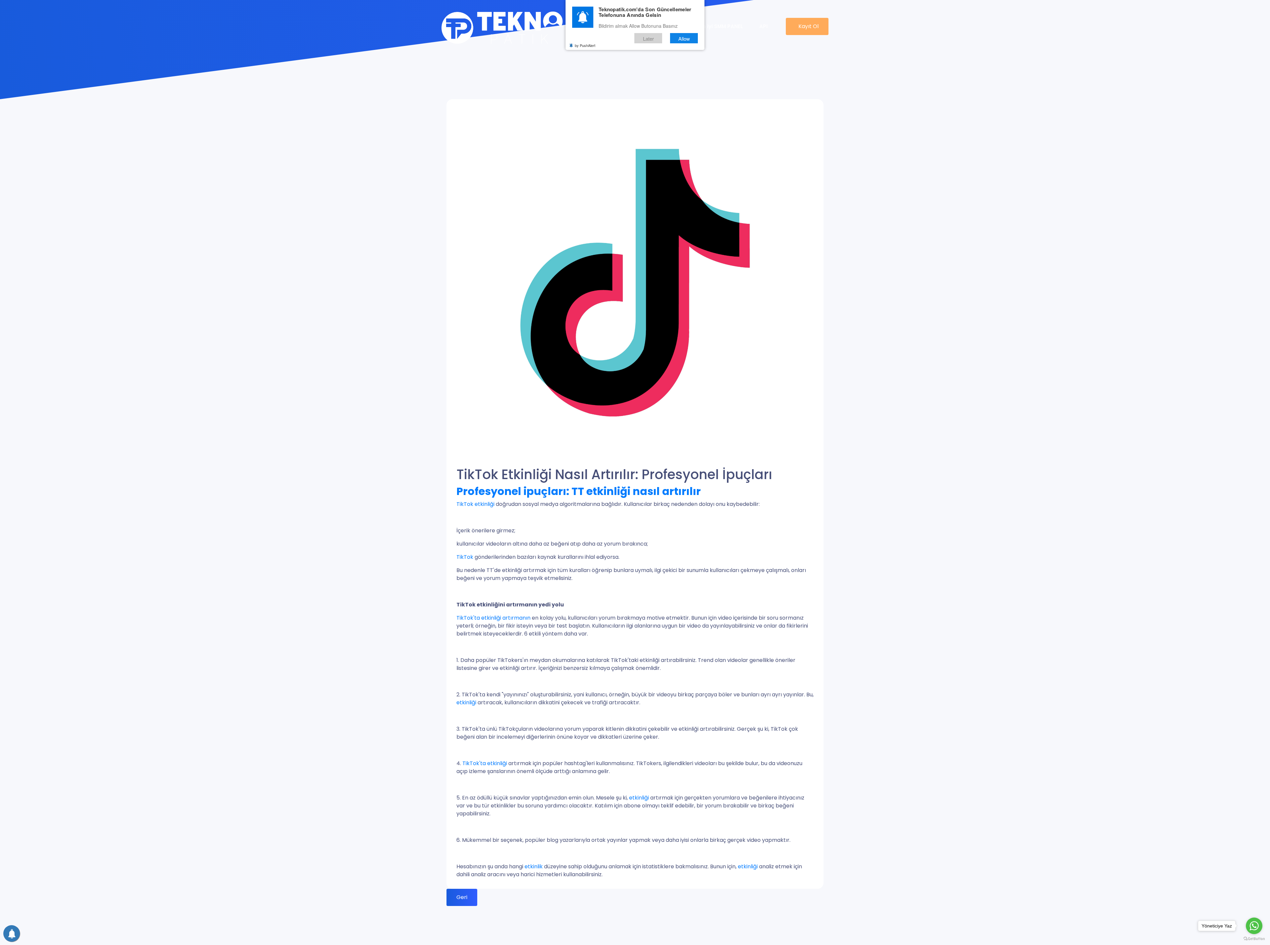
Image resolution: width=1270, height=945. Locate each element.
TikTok (464, 557)
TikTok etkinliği (476, 504)
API (763, 26)
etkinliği (466, 702)
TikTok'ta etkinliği (485, 763)
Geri (461, 897)
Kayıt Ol (808, 26)
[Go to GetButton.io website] (1254, 938)
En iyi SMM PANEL (721, 26)
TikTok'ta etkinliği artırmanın (493, 618)
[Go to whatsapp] (1254, 926)
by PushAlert (585, 45)
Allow (684, 38)
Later (648, 38)
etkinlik (534, 866)
